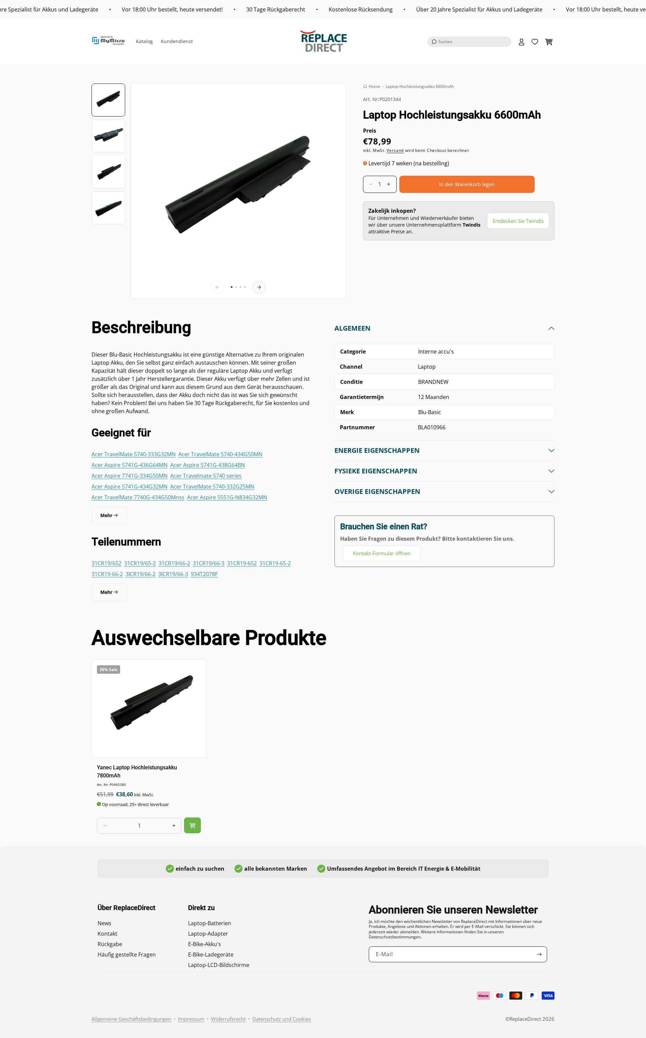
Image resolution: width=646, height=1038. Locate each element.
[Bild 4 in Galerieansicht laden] (108, 208)
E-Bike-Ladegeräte (211, 954)
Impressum (191, 1018)
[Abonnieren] (539, 954)
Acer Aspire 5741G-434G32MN (130, 486)
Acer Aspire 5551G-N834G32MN (227, 497)
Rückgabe (110, 944)
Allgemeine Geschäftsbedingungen (131, 1018)
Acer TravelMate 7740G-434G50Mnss (138, 497)
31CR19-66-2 (107, 574)
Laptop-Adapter (208, 933)
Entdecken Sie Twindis (518, 220)
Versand (395, 150)
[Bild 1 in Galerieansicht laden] (108, 100)
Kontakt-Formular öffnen (381, 553)
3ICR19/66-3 (173, 574)
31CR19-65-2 (275, 563)
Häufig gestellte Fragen (127, 954)
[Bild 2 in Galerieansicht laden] (108, 136)
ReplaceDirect (525, 1018)
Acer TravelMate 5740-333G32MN (134, 454)
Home (374, 86)
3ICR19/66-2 (140, 574)
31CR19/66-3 (208, 563)
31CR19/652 (106, 563)
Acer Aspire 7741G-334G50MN (130, 475)
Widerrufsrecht (228, 1018)
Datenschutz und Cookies (281, 1018)
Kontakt (107, 933)
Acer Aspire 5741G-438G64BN (207, 465)
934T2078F (204, 574)
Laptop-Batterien (209, 923)
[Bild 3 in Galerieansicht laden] (108, 172)
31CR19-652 (242, 563)
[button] (469, 41)
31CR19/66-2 (174, 563)
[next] (259, 287)
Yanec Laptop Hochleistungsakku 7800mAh (137, 771)
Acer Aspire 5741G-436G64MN (130, 465)
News (104, 923)
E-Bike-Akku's (204, 944)
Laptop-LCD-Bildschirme (218, 965)
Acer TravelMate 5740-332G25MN (212, 486)
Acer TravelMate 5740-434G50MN (220, 454)
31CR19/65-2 (140, 563)
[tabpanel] (444, 442)
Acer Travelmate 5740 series (206, 475)
